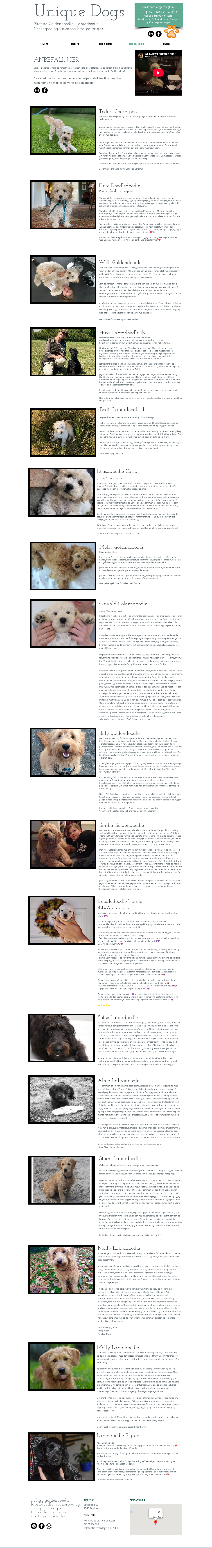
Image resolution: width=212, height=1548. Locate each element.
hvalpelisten (108, 1520)
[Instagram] (151, 34)
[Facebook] (159, 34)
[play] (88, 151)
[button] (63, 130)
